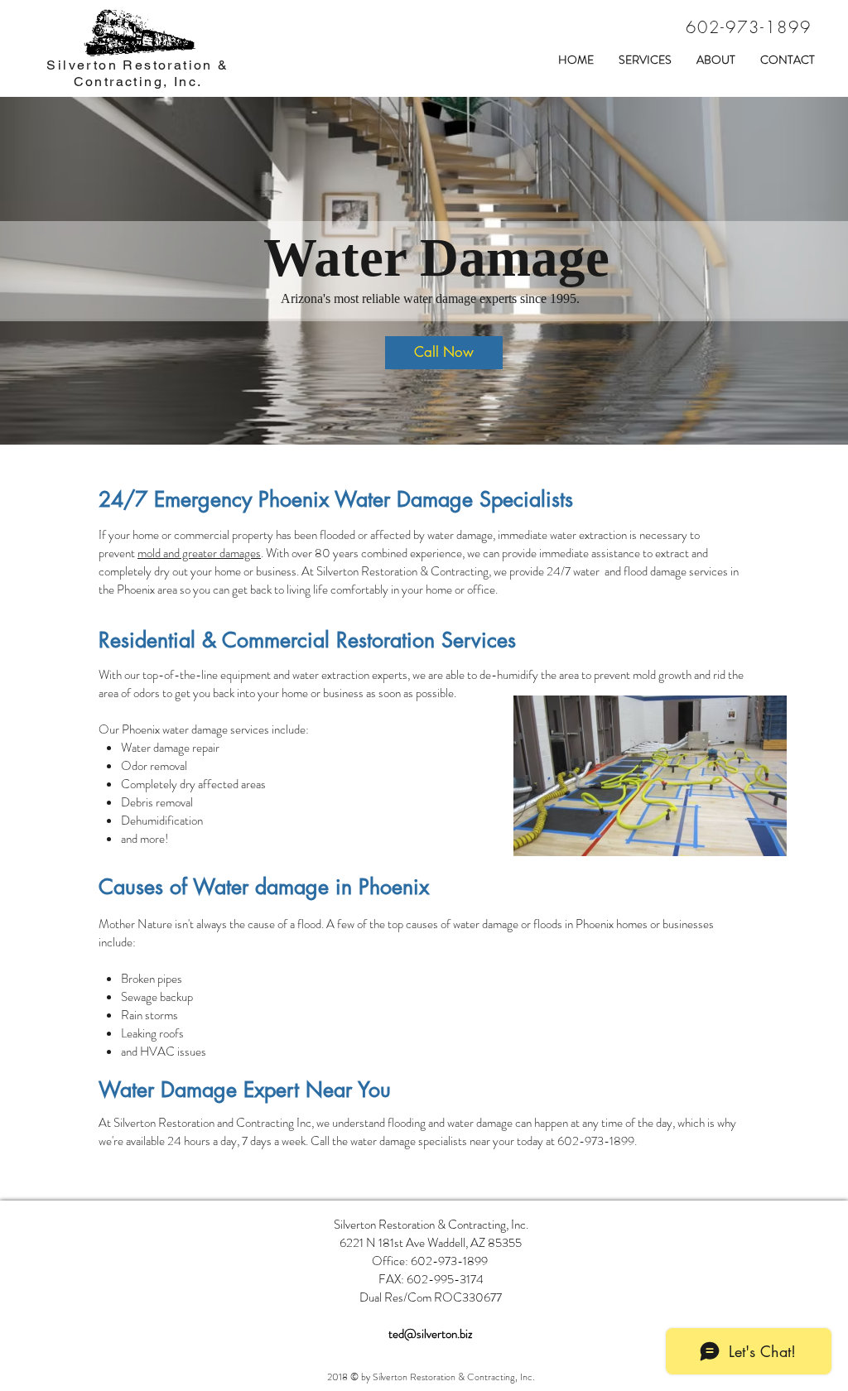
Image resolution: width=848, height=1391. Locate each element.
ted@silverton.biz (430, 1334)
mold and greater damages (199, 553)
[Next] (756, 271)
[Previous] (92, 271)
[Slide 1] (424, 411)
